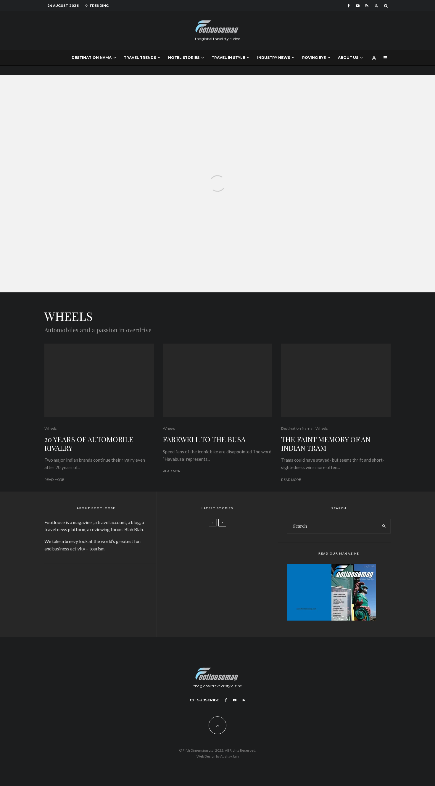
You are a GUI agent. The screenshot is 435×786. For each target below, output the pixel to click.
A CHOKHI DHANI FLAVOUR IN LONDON (226, 539)
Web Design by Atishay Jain (217, 756)
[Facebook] (348, 6)
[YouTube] (357, 6)
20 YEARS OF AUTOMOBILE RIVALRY (88, 443)
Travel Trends (140, 57)
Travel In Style (228, 57)
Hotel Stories (183, 57)
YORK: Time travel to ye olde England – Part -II (233, 595)
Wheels (50, 428)
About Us (348, 57)
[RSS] (366, 6)
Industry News (273, 57)
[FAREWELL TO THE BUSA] (217, 183)
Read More (54, 480)
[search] (384, 526)
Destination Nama (92, 57)
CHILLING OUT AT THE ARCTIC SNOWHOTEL (227, 567)
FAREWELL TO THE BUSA (204, 439)
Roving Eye (314, 57)
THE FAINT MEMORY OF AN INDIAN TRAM (325, 443)
